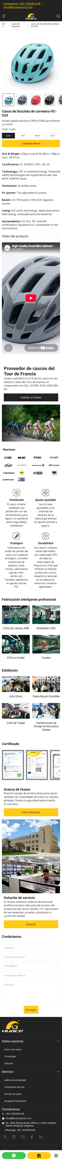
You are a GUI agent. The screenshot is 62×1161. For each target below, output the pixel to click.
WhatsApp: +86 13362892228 (20, 1129)
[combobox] (4, 967)
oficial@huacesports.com (18, 7)
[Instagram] (14, 1137)
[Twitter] (5, 1137)
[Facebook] (32, 1137)
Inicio (3, 25)
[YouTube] (23, 1137)
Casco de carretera (15, 25)
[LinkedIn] (41, 1137)
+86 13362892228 (29, 3)
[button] (8, 99)
